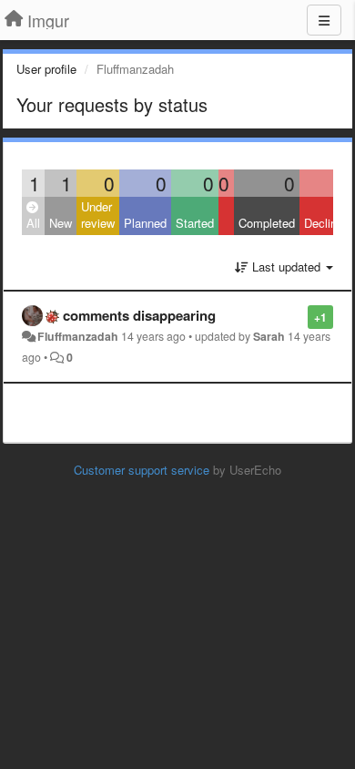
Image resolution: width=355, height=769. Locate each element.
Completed (266, 222)
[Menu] (324, 20)
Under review (98, 215)
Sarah (269, 336)
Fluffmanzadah (77, 336)
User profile (46, 68)
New (60, 222)
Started (195, 222)
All (33, 222)
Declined (327, 222)
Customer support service (141, 469)
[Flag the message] (298, 315)
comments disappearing (139, 315)
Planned (145, 222)
